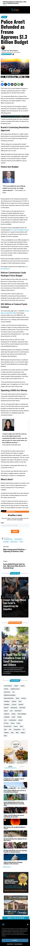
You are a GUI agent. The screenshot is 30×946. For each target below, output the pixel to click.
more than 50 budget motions (19, 230)
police (21, 541)
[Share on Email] (15, 84)
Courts (5, 849)
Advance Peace (8, 539)
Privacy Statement (18, 944)
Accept (15, 940)
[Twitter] (13, 54)
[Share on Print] (12, 84)
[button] (27, 924)
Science (5, 825)
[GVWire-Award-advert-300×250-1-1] (15, 892)
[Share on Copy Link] (21, 84)
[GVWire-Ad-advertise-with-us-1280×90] (15, 77)
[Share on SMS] (18, 84)
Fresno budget (18, 539)
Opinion (5, 651)
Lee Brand (6, 541)
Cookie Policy (10, 944)
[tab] (10, 766)
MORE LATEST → (7, 867)
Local (4, 17)
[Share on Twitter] (5, 84)
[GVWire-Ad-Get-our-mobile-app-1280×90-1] (15, 117)
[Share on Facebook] (2, 84)
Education (6, 800)
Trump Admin (7, 789)
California (6, 860)
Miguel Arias (14, 541)
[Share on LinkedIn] (8, 84)
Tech (13, 4)
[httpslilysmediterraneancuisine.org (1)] (16, 763)
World (5, 813)
